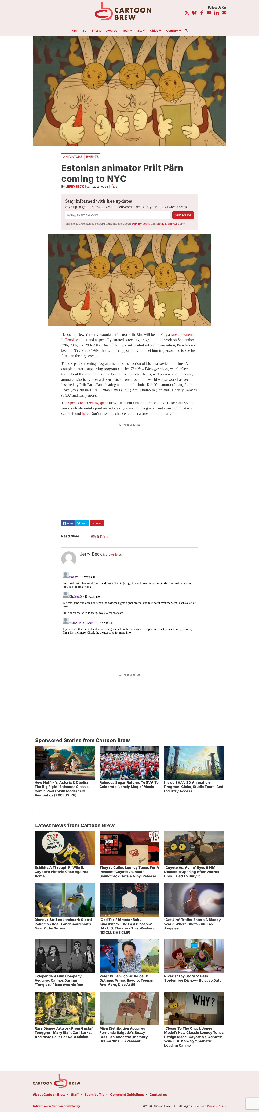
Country (172, 30)
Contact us (158, 1094)
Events (92, 157)
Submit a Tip (94, 1094)
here (85, 413)
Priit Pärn (100, 537)
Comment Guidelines (127, 1094)
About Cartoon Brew (49, 1094)
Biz (139, 30)
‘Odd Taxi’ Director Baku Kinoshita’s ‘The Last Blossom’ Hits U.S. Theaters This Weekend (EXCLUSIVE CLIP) (128, 926)
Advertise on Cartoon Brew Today (56, 1106)
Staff (75, 1094)
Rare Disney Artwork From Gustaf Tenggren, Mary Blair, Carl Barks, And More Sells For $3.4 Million (64, 1032)
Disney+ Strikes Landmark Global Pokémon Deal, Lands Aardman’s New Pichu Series (63, 924)
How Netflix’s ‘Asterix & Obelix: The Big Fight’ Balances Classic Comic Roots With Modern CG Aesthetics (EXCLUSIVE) (62, 789)
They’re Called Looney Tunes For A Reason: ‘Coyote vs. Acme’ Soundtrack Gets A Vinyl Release (129, 872)
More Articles (112, 554)
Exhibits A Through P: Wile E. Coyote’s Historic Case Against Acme (61, 872)
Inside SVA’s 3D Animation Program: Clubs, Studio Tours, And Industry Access (193, 787)
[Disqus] (129, 617)
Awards (111, 30)
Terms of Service (166, 223)
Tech (125, 30)
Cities (154, 30)
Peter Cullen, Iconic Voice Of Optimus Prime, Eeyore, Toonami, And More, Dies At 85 (128, 980)
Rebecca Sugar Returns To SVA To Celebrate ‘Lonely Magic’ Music (129, 785)
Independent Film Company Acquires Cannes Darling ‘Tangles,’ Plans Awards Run (59, 980)
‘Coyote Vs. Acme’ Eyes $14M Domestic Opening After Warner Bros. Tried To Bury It (191, 872)
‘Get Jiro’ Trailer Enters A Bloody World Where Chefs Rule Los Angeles (192, 924)
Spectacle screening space (88, 403)
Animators (72, 157)
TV (84, 30)
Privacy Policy (141, 223)
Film (75, 30)
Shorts (96, 30)
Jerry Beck (75, 186)
